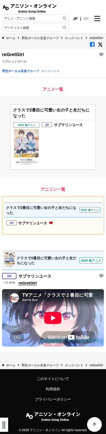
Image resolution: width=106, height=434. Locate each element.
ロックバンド (74, 38)
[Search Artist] (64, 27)
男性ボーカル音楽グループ (40, 38)
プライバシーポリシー (53, 399)
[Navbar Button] (97, 22)
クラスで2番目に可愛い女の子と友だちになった (51, 112)
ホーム (10, 38)
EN (86, 18)
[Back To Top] (94, 424)
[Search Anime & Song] (64, 18)
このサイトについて (53, 378)
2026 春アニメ (91, 260)
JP (75, 18)
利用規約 (53, 388)
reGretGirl (96, 38)
